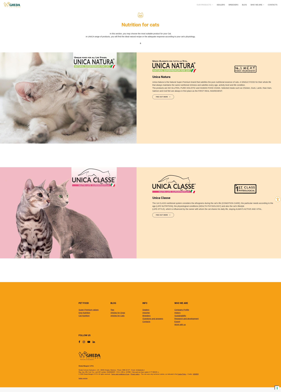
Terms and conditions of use (120, 374)
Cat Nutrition (84, 316)
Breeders (233, 5)
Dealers (221, 5)
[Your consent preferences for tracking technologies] (277, 388)
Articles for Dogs (118, 313)
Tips (112, 310)
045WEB (196, 374)
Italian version (83, 378)
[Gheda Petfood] (12, 4)
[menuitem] (206, 4)
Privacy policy (135, 374)
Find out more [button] (162, 97)
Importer (146, 313)
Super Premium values (89, 310)
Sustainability (180, 316)
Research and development (186, 319)
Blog (244, 5)
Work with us (180, 325)
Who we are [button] (256, 5)
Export (177, 322)
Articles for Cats (117, 316)
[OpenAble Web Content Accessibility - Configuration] (277, 199)
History (177, 313)
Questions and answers (152, 319)
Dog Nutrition (84, 313)
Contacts (272, 5)
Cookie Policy (181, 374)
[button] (79, 342)
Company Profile (181, 310)
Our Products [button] (204, 5)
